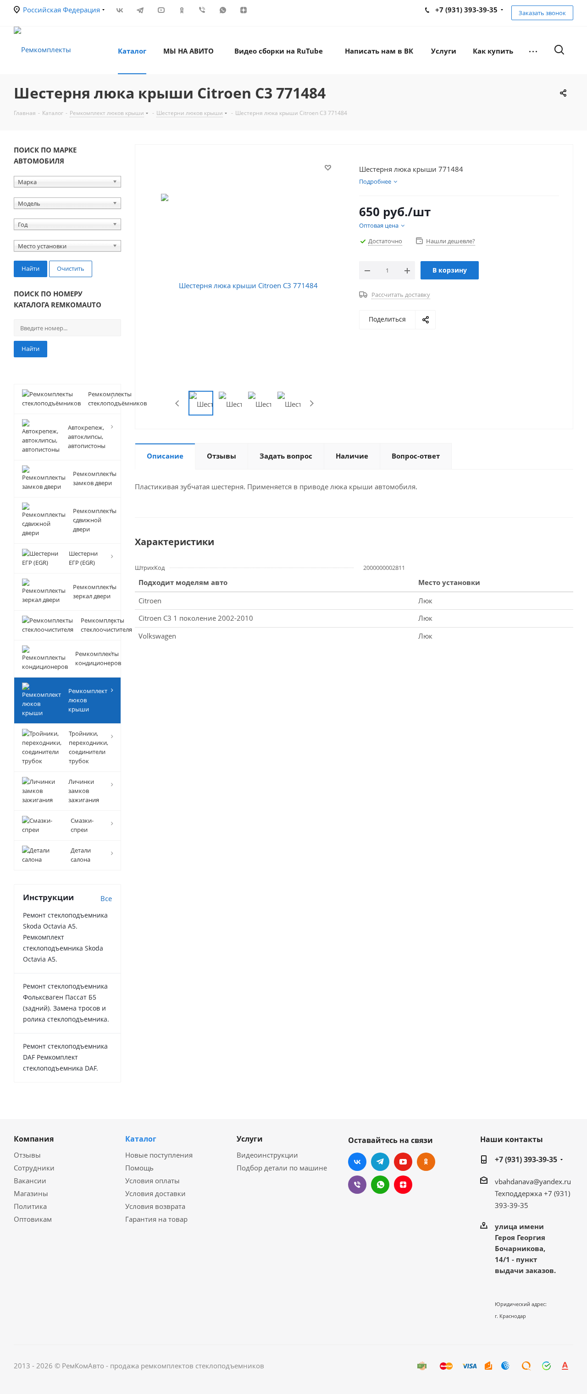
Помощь (139, 1167)
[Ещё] (533, 50)
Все (106, 898)
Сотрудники (34, 1167)
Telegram (140, 10)
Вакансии (30, 1180)
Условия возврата (155, 1206)
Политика (30, 1206)
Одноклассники (181, 10)
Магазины (31, 1193)
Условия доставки (155, 1193)
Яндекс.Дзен (243, 10)
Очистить (70, 268)
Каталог (140, 1139)
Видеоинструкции (267, 1154)
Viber (202, 10)
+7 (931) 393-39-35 (526, 1159)
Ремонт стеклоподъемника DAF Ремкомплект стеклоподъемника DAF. (65, 1057)
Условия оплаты (152, 1180)
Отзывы (27, 1154)
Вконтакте (119, 10)
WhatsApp (222, 10)
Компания (34, 1139)
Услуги (250, 1139)
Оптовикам (33, 1219)
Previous (177, 403)
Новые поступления (159, 1154)
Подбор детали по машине (282, 1167)
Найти (30, 348)
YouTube (160, 10)
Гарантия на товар (156, 1219)
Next (311, 403)
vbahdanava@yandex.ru (533, 1181)
